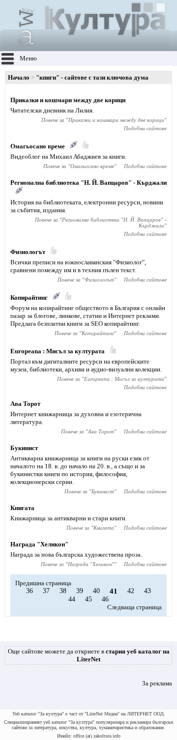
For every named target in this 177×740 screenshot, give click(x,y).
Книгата (22, 508)
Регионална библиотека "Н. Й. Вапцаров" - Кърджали (88, 182)
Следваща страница (134, 607)
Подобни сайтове (145, 128)
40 (96, 591)
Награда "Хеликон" (39, 544)
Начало (19, 77)
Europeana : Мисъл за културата (57, 351)
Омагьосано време (37, 146)
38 (62, 591)
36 (29, 591)
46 (105, 599)
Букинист (24, 448)
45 (88, 599)
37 (46, 591)
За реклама (157, 683)
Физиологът (27, 252)
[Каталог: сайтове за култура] (85, 47)
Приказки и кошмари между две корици (67, 100)
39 (79, 591)
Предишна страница (43, 583)
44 (71, 599)
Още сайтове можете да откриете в (89, 655)
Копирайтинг (29, 297)
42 (130, 591)
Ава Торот (25, 403)
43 (147, 591)
